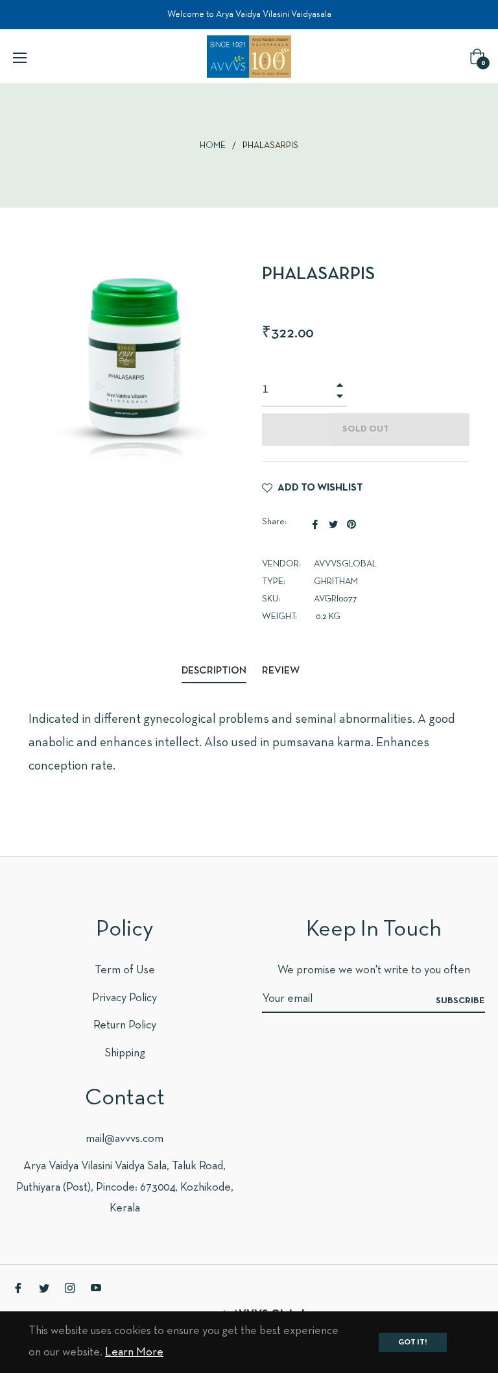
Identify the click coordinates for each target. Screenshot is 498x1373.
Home (213, 145)
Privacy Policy (124, 998)
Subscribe (460, 1001)
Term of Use (125, 970)
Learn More (134, 1352)
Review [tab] (282, 670)
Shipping (124, 1053)
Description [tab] (214, 670)
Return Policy (124, 1025)
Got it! (412, 1342)
